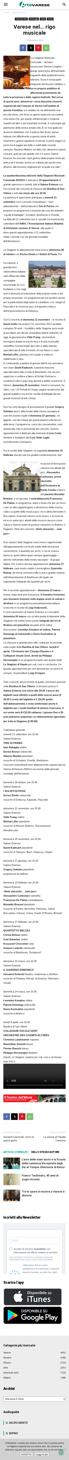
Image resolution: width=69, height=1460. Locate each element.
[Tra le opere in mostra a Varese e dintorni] (11, 1195)
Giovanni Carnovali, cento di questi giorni (18, 1138)
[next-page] (11, 1208)
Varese (50, 19)
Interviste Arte (19, 12)
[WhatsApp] (46, 47)
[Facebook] (23, 47)
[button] (5, 4)
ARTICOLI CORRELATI (15, 1152)
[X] (30, 47)
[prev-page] (5, 1208)
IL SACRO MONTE (17, 1422)
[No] (64, 1449)
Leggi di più (42, 1454)
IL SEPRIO (12, 1433)
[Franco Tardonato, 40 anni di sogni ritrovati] (11, 1179)
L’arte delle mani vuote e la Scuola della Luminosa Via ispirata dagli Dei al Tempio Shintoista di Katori (43, 1163)
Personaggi (34, 19)
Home (6, 12)
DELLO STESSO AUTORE (45, 1152)
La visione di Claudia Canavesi (54, 1138)
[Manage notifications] (61, 1452)
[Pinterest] (38, 47)
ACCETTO (26, 1454)
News (43, 19)
